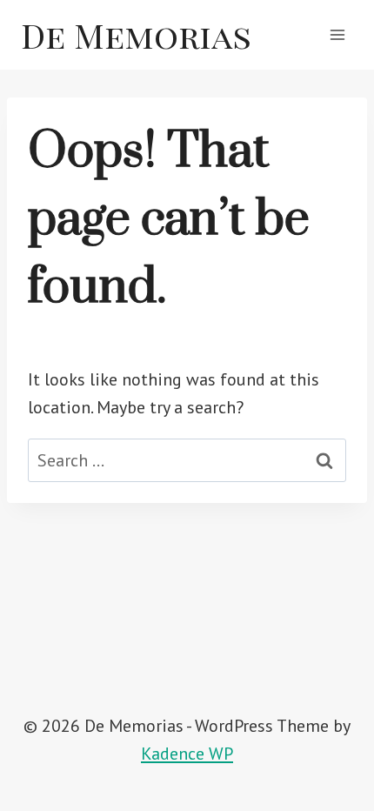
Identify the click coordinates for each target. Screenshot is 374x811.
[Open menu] (337, 34)
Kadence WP (187, 753)
